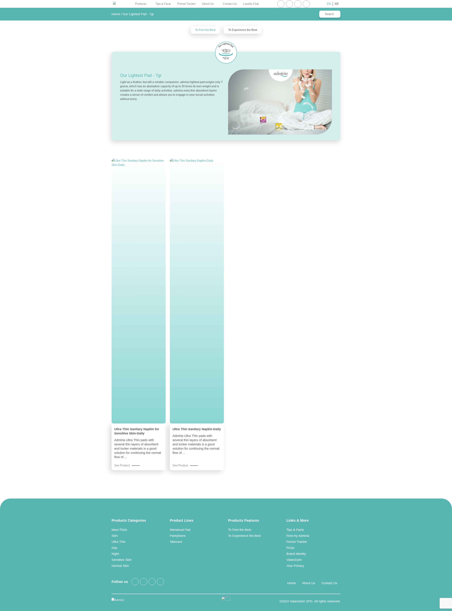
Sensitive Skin (122, 560)
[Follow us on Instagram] (280, 3)
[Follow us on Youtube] (306, 3)
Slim (115, 536)
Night (115, 554)
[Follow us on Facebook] (297, 3)
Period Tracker (186, 3)
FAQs (290, 548)
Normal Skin (120, 566)
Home (116, 14)
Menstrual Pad (180, 530)
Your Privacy (295, 566)
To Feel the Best (205, 29)
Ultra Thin (118, 542)
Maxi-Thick (119, 530)
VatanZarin (294, 560)
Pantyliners (178, 536)
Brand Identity (296, 554)
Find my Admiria (297, 536)
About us (308, 583)
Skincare (176, 542)
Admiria (114, 4)
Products (140, 3)
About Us (208, 3)
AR (337, 3)
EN (329, 3)
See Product (122, 465)
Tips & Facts (163, 3)
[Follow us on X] (289, 3)
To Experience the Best (242, 29)
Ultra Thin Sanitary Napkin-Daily (197, 429)
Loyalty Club (251, 3)
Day (114, 548)
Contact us (230, 3)
